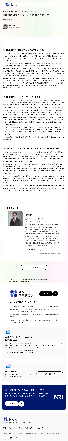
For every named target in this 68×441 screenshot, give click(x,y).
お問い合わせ (49, 374)
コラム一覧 (33, 267)
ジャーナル (12, 428)
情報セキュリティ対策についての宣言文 (50, 433)
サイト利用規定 (12, 433)
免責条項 (5, 433)
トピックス (39, 428)
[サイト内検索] (57, 5)
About (46, 294)
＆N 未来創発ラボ (10, 279)
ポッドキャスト (29, 428)
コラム (18, 279)
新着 (4, 428)
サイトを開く (12, 404)
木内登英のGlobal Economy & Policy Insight (35, 279)
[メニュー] (61, 5)
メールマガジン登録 (49, 346)
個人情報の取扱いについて (33, 433)
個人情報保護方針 (22, 433)
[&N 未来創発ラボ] (11, 4)
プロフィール (32, 249)
